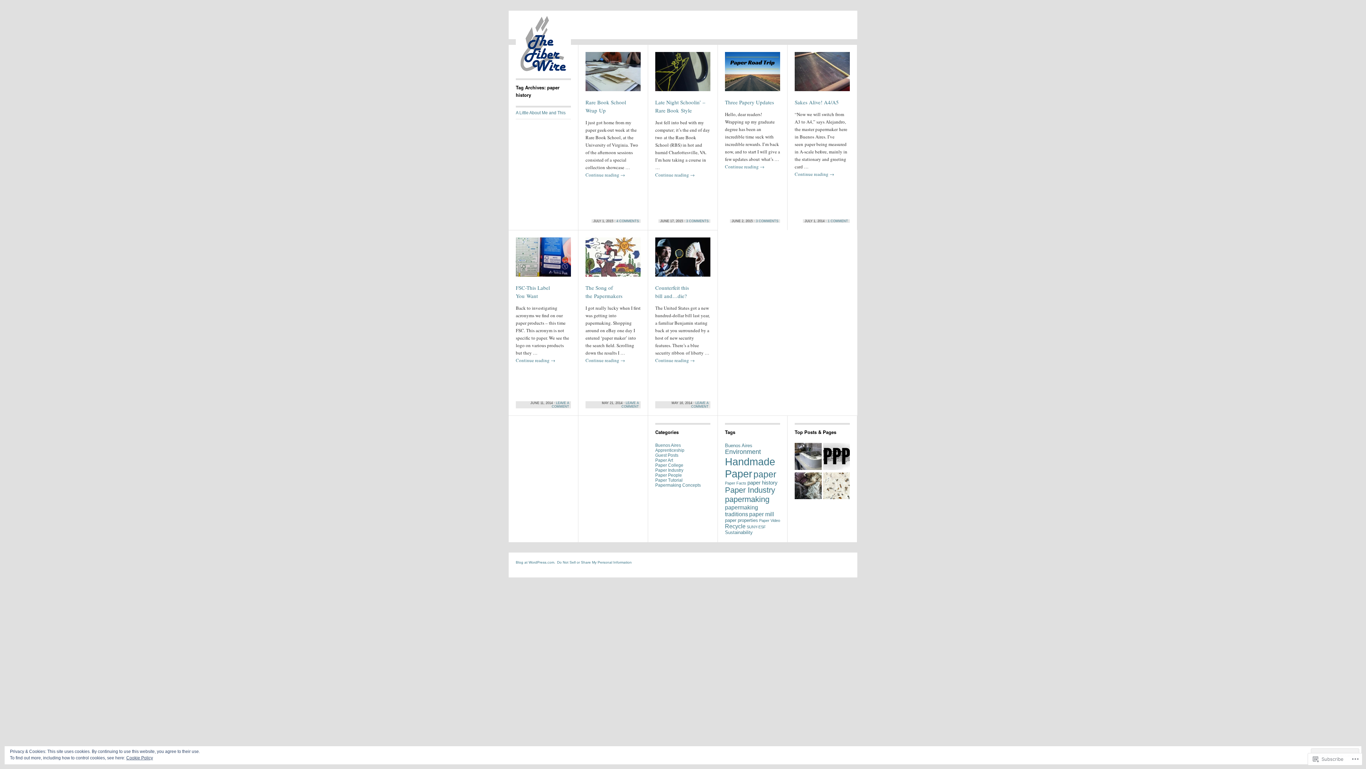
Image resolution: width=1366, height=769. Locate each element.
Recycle (735, 526)
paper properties (741, 520)
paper (764, 474)
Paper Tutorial (669, 480)
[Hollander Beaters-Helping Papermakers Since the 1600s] (808, 457)
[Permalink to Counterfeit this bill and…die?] (682, 260)
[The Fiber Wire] (543, 69)
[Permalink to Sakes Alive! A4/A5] (822, 74)
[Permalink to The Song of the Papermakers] (613, 260)
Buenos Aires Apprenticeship (669, 448)
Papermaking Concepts (678, 485)
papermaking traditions (741, 510)
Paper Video (769, 520)
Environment (743, 451)
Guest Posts (666, 455)
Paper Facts (735, 483)
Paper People (668, 475)
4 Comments (627, 221)
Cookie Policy (139, 757)
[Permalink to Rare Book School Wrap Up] (613, 74)
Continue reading (605, 175)
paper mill (761, 514)
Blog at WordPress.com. (535, 562)
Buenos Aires (738, 445)
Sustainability (739, 532)
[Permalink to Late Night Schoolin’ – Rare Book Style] (682, 74)
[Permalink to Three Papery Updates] (752, 74)
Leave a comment (560, 404)
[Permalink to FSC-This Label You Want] (543, 260)
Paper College (669, 465)
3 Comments (697, 221)
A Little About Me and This (541, 112)
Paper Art (664, 460)
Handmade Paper (750, 468)
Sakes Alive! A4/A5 (817, 102)
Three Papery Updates (749, 102)
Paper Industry (669, 470)
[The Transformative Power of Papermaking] (836, 486)
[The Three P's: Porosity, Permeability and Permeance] (836, 457)
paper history (762, 483)
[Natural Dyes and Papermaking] (808, 486)
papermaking (747, 499)
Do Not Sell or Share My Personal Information (594, 562)
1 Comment (838, 221)
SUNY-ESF (756, 527)
